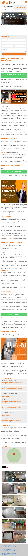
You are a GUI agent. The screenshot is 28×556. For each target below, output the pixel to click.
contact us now (14, 172)
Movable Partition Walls (6, 62)
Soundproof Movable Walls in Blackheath (10, 550)
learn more (14, 314)
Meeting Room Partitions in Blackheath (10, 546)
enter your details (8, 238)
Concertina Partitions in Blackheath (9, 553)
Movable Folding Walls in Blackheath (9, 549)
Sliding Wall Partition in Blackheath (9, 548)
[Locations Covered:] (1, 1)
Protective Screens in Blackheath (8, 554)
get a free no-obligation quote (14, 75)
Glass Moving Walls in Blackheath (9, 551)
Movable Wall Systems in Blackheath (9, 545)
